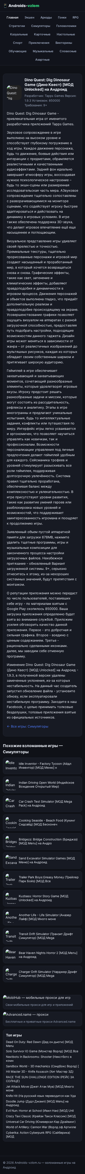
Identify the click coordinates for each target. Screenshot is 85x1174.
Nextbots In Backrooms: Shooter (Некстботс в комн (39, 1058)
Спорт (17, 42)
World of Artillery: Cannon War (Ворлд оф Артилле (41, 1127)
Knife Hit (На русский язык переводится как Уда (41, 1096)
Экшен (29, 17)
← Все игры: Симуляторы (27, 726)
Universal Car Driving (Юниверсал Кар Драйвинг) (41, 1121)
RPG (76, 17)
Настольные (66, 34)
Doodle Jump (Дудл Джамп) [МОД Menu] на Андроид (37, 1103)
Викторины (63, 42)
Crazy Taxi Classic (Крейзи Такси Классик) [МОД (41, 1116)
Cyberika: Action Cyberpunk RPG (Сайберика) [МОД (38, 1134)
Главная (12, 17)
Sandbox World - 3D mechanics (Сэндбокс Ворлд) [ (42, 1066)
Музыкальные (43, 51)
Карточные (42, 34)
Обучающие (18, 51)
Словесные (68, 51)
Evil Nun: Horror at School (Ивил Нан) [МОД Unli (40, 1110)
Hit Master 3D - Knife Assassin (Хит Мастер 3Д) (39, 1071)
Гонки (62, 17)
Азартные (42, 59)
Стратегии (17, 26)
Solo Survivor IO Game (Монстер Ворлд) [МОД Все (42, 1051)
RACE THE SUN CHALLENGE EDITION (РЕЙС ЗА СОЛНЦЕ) (40, 1079)
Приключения (39, 42)
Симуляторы (40, 26)
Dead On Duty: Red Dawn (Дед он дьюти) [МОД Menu (39, 1044)
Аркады (46, 17)
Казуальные (19, 34)
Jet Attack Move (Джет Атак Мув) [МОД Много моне (40, 1088)
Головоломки (66, 26)
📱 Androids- (21, 5)
